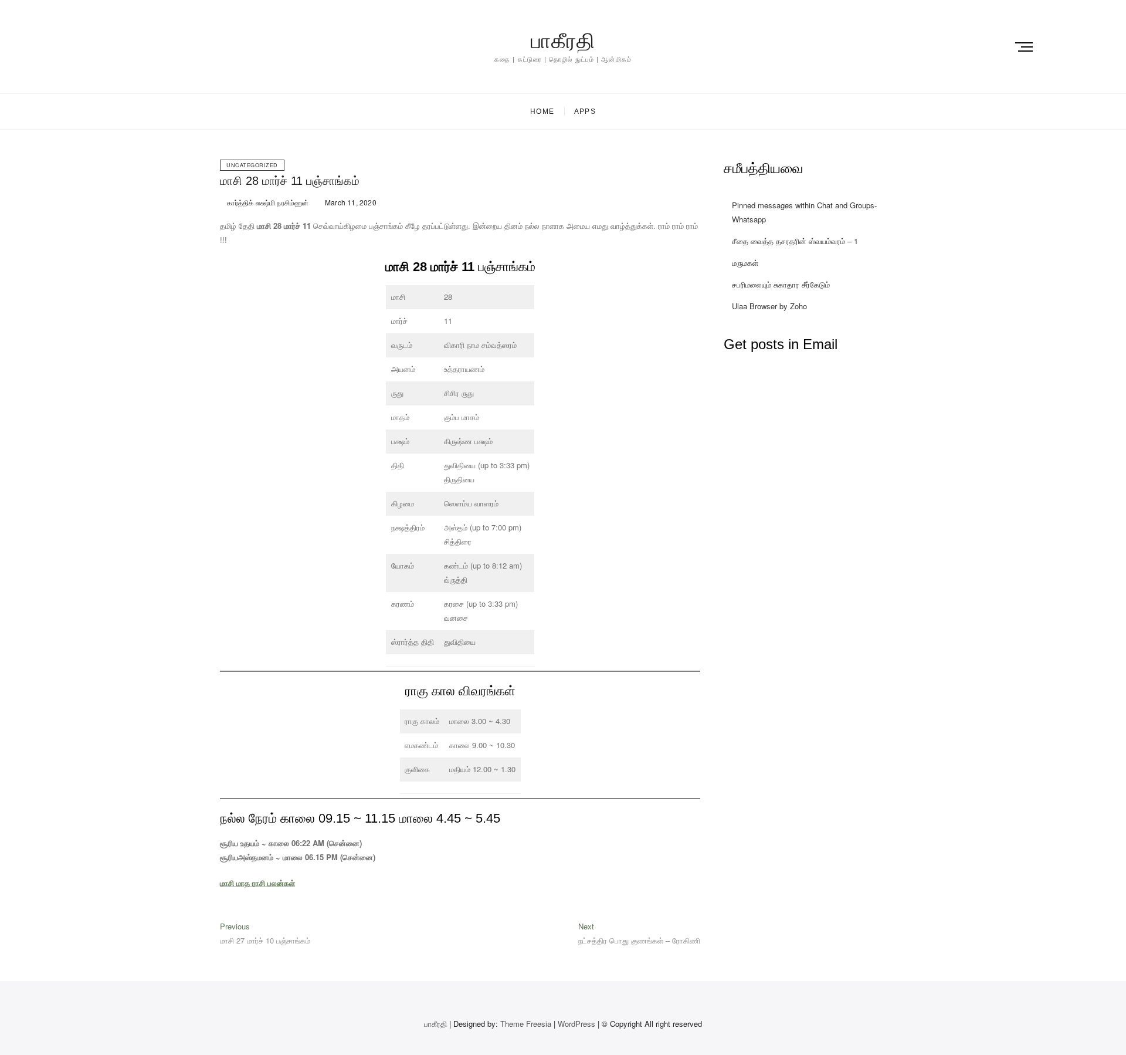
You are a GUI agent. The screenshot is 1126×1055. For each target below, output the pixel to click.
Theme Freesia (525, 1023)
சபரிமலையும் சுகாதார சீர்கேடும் (781, 284)
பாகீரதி (563, 41)
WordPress (576, 1023)
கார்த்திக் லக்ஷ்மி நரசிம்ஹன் (266, 202)
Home (542, 111)
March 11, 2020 (350, 202)
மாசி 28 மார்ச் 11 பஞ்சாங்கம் (289, 180)
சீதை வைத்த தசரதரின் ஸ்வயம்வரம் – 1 (795, 240)
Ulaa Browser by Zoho (769, 306)
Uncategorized (252, 165)
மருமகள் (745, 262)
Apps (585, 111)
